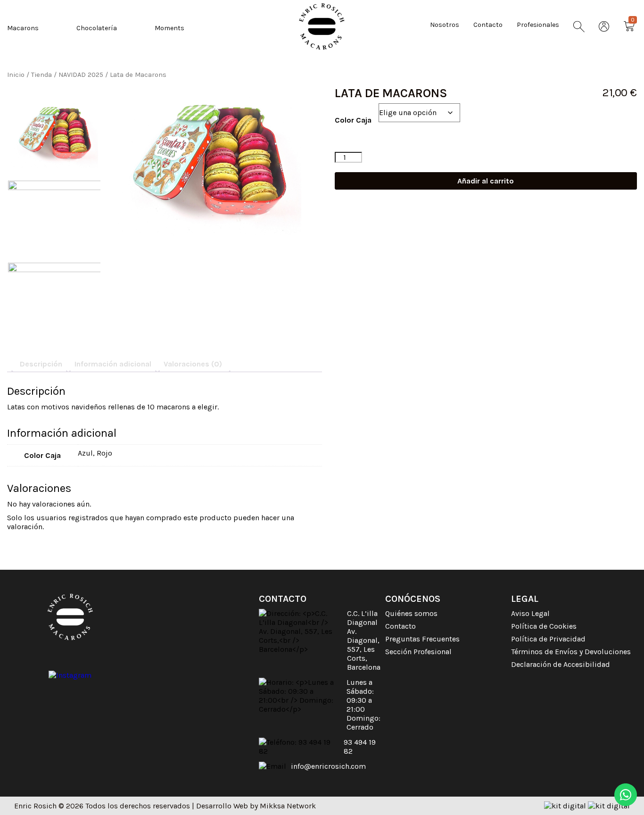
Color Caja (353, 120)
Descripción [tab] (41, 363)
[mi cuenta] (604, 27)
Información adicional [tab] (112, 363)
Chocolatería (96, 28)
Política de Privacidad (548, 638)
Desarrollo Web (222, 805)
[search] (579, 27)
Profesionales (538, 25)
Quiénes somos (411, 613)
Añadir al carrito (485, 180)
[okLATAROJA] (54, 216)
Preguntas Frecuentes (422, 638)
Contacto (488, 25)
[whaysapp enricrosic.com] (625, 795)
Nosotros (444, 25)
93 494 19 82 (360, 747)
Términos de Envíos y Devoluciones (571, 651)
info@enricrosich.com (328, 766)
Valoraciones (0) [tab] (193, 363)
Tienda (41, 75)
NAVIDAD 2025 (80, 75)
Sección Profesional (418, 651)
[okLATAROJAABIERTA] (54, 298)
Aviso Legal (530, 613)
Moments (169, 28)
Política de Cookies (544, 626)
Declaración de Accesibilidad (560, 664)
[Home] (322, 26)
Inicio (16, 75)
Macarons (23, 28)
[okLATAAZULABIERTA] (209, 160)
